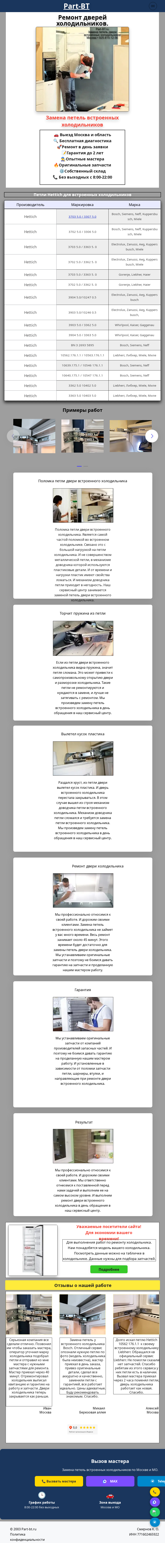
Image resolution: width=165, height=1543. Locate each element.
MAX (114, 1481)
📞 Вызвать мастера (59, 1481)
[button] (79, 466)
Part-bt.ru (29, 1529)
